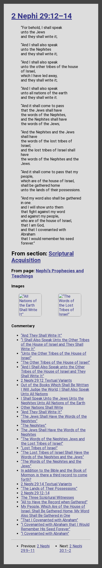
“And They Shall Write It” (41, 335)
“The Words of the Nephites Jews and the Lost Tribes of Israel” (53, 441)
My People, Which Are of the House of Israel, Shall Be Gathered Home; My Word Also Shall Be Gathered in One (55, 511)
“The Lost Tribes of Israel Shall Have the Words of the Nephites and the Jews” (55, 454)
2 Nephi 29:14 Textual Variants (46, 484)
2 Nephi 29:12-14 (35, 493)
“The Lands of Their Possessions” (49, 488)
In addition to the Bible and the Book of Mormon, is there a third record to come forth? (54, 475)
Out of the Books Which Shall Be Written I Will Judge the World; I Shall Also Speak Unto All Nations (55, 389)
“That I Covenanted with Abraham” (49, 520)
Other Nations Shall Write (42, 407)
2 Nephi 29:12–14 (41, 15)
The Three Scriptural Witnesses (47, 497)
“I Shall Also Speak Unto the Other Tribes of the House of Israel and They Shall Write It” (55, 344)
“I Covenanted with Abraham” (45, 533)
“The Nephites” (33, 425)
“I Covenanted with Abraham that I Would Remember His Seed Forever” (55, 526)
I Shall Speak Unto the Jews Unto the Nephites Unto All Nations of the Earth (53, 400)
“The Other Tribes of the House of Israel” (55, 362)
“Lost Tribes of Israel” (39, 448)
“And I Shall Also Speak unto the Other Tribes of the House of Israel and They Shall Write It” (53, 371)
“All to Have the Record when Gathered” (54, 502)
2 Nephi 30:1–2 (71, 548)
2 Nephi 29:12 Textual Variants (46, 380)
